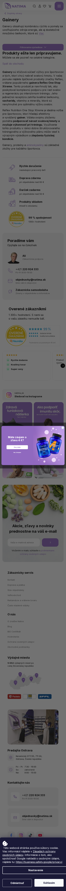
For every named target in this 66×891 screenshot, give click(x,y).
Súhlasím (49, 882)
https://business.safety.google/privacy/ (39, 862)
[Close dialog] (62, 427)
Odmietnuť (17, 883)
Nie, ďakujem (17, 452)
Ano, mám (17, 447)
